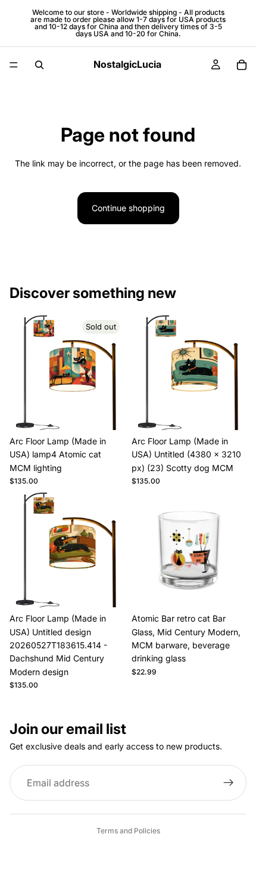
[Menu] (13, 65)
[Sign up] (228, 783)
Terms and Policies (128, 830)
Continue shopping (128, 208)
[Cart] (242, 65)
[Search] (39, 65)
